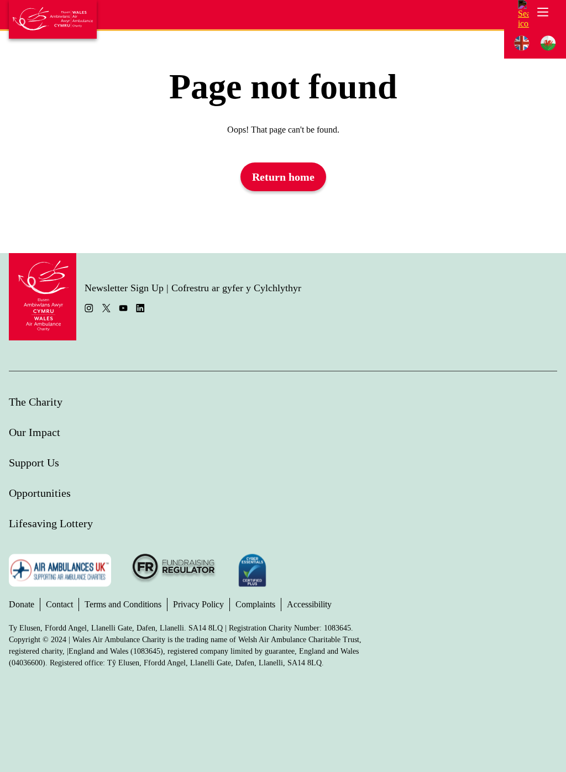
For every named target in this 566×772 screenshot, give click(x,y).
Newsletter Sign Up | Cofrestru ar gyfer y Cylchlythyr (193, 287)
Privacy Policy (198, 604)
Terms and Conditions (123, 604)
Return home (283, 177)
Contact (59, 604)
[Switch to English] (522, 43)
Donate (21, 604)
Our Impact (34, 432)
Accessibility (309, 604)
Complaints (255, 604)
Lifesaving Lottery (51, 523)
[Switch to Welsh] (548, 43)
